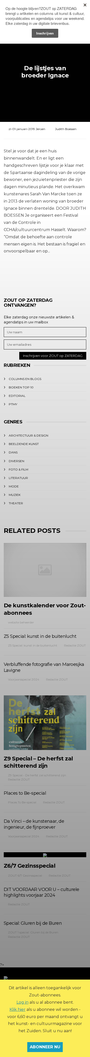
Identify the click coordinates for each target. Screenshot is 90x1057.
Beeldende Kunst (24, 444)
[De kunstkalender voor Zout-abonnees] (45, 570)
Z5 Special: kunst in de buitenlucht (40, 636)
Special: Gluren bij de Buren (33, 923)
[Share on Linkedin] (72, 274)
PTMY (13, 404)
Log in (22, 1002)
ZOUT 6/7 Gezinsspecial (25, 875)
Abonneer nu (45, 1047)
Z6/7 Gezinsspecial (29, 865)
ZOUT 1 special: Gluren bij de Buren (33, 932)
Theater (16, 503)
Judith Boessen (65, 129)
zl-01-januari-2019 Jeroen (26, 129)
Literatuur (18, 478)
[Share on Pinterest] (58, 274)
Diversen (16, 461)
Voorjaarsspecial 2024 (23, 679)
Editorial (17, 396)
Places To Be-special (22, 802)
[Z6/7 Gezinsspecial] (45, 854)
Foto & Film (18, 469)
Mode (14, 486)
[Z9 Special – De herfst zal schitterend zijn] (45, 722)
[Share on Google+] (44, 274)
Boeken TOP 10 (21, 387)
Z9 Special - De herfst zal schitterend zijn (37, 775)
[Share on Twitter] (31, 274)
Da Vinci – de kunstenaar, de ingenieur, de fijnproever (34, 824)
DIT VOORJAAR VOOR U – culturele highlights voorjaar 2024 (41, 892)
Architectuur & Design (28, 435)
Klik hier (18, 1009)
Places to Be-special (25, 793)
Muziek (14, 495)
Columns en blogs (25, 379)
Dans (13, 452)
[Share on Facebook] (17, 274)
